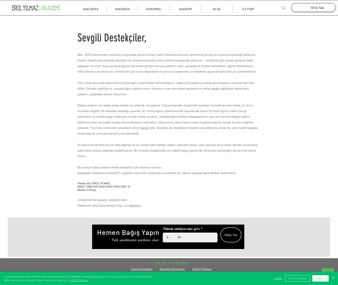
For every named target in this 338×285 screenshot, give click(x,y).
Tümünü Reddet (298, 278)
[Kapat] (333, 278)
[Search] (284, 8)
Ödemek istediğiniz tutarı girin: (181, 228)
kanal (144, 127)
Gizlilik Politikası (79, 280)
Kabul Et (320, 278)
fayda (215, 88)
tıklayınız (135, 205)
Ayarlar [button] (278, 278)
